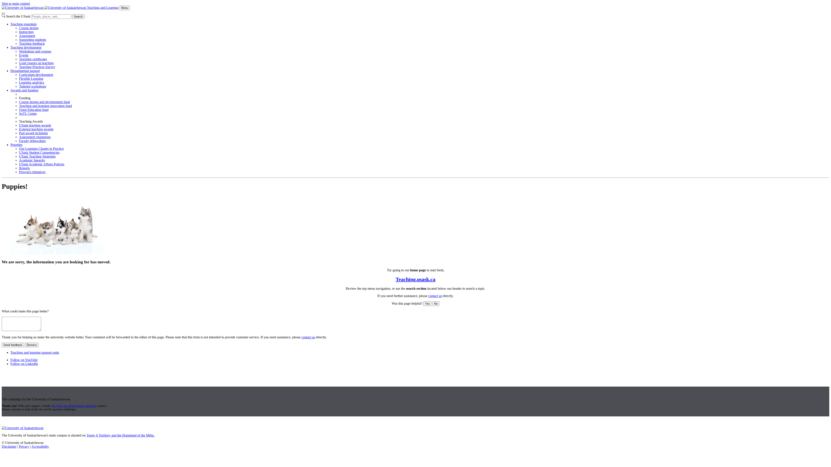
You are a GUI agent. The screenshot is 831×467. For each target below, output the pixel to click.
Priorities (16, 145)
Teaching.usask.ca (415, 279)
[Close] (3, 13)
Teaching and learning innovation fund (45, 106)
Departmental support (25, 71)
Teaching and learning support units (34, 352)
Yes (427, 303)
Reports (24, 168)
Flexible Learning (31, 78)
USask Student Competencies (39, 152)
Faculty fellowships (32, 141)
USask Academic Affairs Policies (41, 164)
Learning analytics (31, 82)
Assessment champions (35, 137)
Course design (29, 28)
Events (23, 55)
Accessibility (40, 446)
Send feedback (12, 345)
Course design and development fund (44, 102)
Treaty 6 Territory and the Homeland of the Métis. (121, 435)
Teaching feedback (32, 43)
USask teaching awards (35, 125)
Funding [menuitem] (25, 98)
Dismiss (32, 345)
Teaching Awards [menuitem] (31, 121)
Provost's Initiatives (32, 172)
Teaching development (25, 47)
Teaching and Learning (103, 8)
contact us (435, 296)
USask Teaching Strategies (37, 156)
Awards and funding (24, 90)
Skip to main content (16, 3)
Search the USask (18, 16)
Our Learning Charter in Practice (41, 148)
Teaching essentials (23, 24)
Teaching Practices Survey (37, 67)
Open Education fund (33, 110)
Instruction (26, 32)
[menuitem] (419, 34)
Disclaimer (9, 446)
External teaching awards (36, 129)
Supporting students (32, 40)
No (436, 303)
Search (78, 16)
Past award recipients (33, 133)
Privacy (24, 446)
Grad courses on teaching (36, 63)
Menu (124, 8)
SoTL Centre (28, 113)
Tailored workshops (32, 86)
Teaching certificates (33, 59)
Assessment (27, 36)
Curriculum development (36, 75)
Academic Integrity (32, 160)
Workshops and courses (35, 51)
